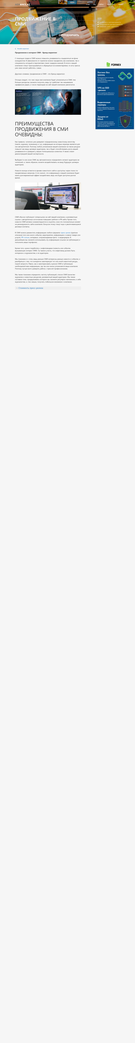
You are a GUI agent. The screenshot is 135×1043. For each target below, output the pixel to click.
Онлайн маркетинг (23, 48)
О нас (88, 4)
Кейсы (101, 4)
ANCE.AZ (22, 4)
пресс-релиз (66, 232)
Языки (120, 4)
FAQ (94, 4)
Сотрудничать (69, 35)
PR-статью (25, 237)
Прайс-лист (111, 4)
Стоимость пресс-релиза (30, 287)
